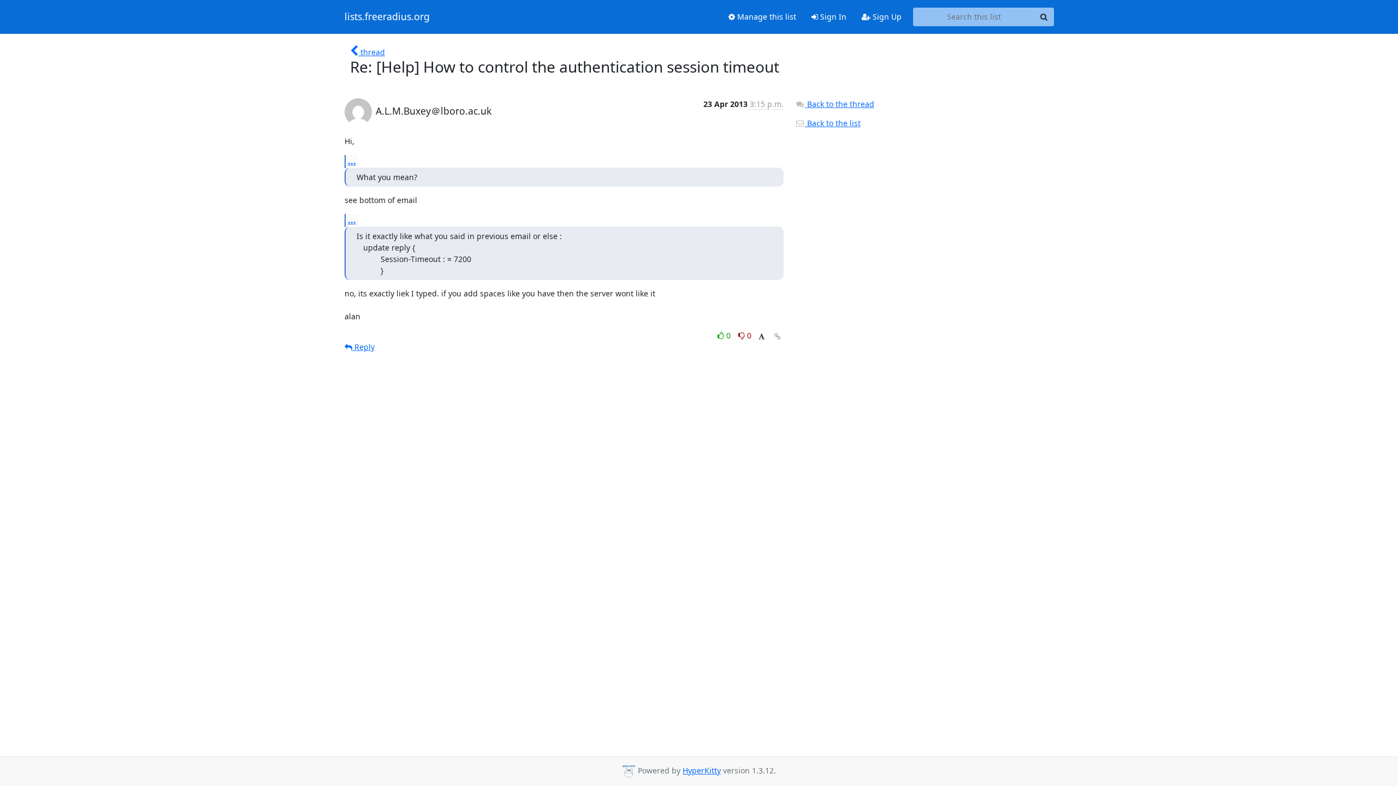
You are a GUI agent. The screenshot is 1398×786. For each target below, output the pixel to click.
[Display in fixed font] (761, 337)
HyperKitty (702, 770)
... (352, 161)
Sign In (832, 16)
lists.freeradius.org (387, 16)
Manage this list (765, 16)
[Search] (1044, 17)
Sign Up (886, 16)
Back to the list (833, 123)
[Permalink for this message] (778, 336)
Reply (363, 347)
